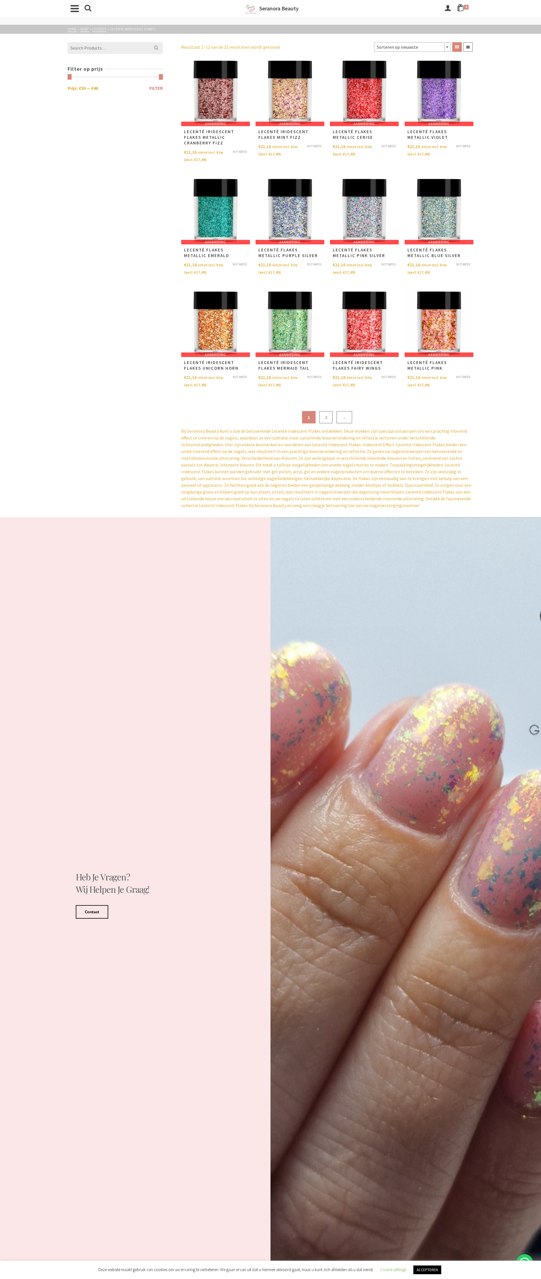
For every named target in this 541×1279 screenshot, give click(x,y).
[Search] (88, 8)
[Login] (447, 8)
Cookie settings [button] (393, 1269)
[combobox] (412, 47)
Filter (156, 88)
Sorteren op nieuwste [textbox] (397, 47)
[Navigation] (75, 8)
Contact (92, 912)
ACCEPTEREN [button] (427, 1269)
